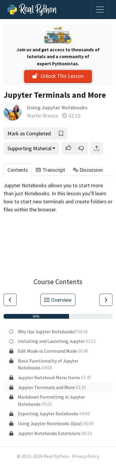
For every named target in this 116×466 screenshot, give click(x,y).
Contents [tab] (17, 169)
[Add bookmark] (61, 133)
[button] (68, 148)
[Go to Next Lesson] (105, 300)
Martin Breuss (42, 115)
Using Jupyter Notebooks (57, 107)
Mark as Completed (29, 133)
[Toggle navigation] (100, 9)
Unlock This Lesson (62, 75)
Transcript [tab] (54, 169)
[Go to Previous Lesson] (10, 300)
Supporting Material (29, 148)
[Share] (96, 148)
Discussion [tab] (91, 169)
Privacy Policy (85, 456)
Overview (61, 299)
